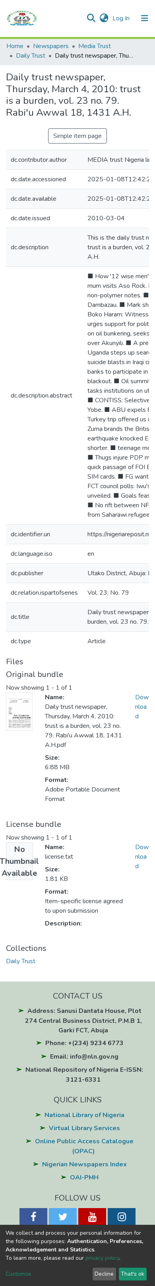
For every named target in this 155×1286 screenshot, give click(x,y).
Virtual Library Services (84, 1128)
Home (14, 46)
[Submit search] (91, 18)
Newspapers (51, 46)
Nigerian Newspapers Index (84, 1164)
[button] (104, 18)
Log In (121, 18)
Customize (18, 1274)
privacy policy (102, 1258)
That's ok (132, 1274)
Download (142, 707)
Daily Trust (30, 55)
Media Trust (94, 46)
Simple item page (77, 136)
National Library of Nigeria (84, 1115)
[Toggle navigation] (144, 18)
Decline (104, 1274)
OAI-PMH (84, 1177)
